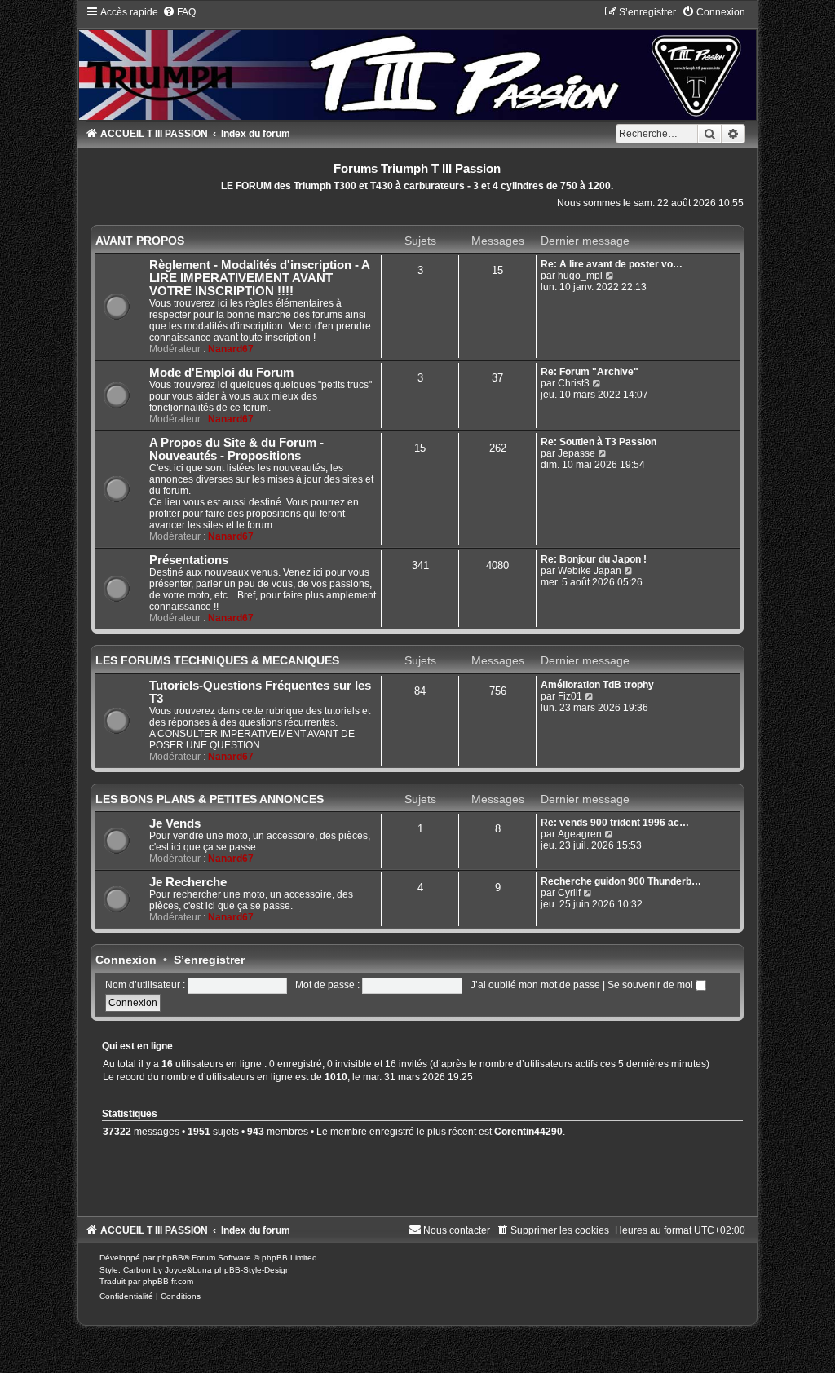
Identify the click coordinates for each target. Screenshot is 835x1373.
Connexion (126, 959)
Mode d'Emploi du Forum (221, 372)
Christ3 (574, 383)
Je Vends (175, 823)
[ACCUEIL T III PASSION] (417, 62)
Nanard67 (231, 349)
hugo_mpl (580, 275)
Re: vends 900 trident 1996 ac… (615, 822)
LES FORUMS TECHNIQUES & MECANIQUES (217, 660)
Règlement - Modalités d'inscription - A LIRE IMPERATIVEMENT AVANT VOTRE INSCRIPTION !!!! (259, 278)
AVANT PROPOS (139, 240)
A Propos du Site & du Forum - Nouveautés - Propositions (236, 449)
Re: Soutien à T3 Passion (598, 442)
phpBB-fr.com (168, 1281)
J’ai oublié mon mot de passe (535, 985)
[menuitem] (179, 12)
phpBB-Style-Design (252, 1269)
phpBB (170, 1257)
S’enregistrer (209, 959)
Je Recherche (188, 882)
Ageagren (580, 834)
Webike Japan (589, 570)
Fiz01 (570, 696)
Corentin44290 (528, 1131)
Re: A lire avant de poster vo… (612, 264)
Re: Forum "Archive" (589, 371)
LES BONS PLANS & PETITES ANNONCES (209, 799)
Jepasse (576, 453)
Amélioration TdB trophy (597, 685)
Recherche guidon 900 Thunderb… (621, 881)
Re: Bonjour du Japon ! (594, 559)
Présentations (188, 560)
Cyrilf (569, 892)
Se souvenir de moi (651, 985)
